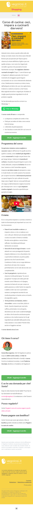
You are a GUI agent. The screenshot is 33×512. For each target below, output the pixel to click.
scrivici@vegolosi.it (7, 396)
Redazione (12, 482)
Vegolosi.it (4, 473)
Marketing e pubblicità (24, 482)
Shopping (16, 9)
